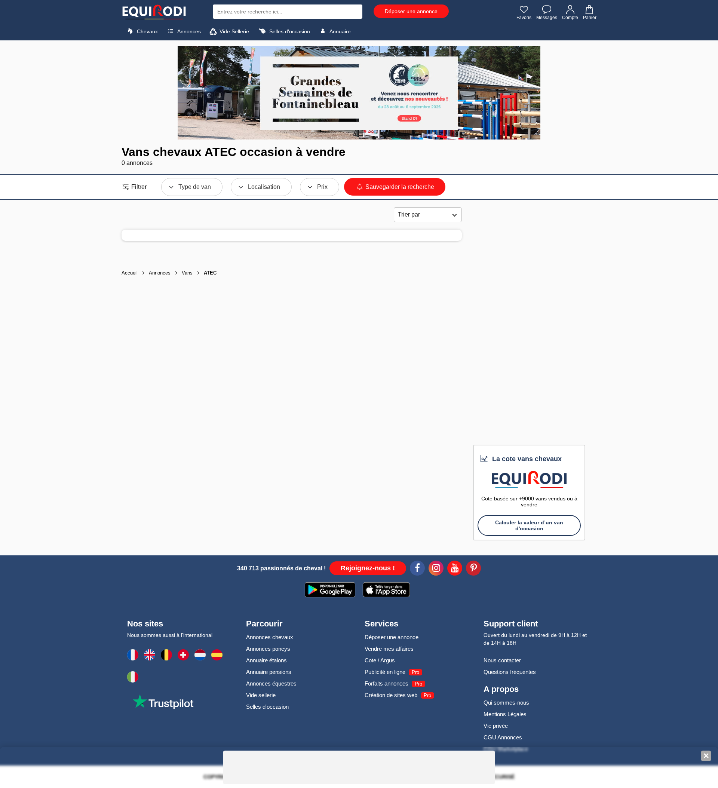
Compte (570, 17)
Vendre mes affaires (389, 649)
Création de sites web (391, 695)
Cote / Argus (380, 660)
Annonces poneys (268, 649)
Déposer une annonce (411, 11)
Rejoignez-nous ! (368, 568)
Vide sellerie (261, 695)
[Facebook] (417, 569)
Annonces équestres (271, 683)
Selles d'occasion (289, 31)
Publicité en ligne (385, 672)
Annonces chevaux (269, 637)
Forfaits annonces (386, 683)
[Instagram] (436, 569)
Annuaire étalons (266, 660)
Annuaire (339, 31)
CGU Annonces (503, 737)
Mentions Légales (505, 714)
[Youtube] (454, 569)
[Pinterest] (473, 569)
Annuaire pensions (268, 672)
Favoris (523, 17)
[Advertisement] (529, 325)
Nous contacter (502, 660)
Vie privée (496, 726)
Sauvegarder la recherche (399, 187)
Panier (589, 17)
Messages (546, 17)
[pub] (359, 92)
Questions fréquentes (510, 672)
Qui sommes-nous (506, 702)
